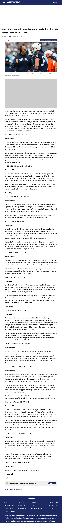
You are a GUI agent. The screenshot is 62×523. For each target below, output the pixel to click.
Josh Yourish (8, 36)
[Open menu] (4, 2)
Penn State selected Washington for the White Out (21, 374)
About (6, 502)
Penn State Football (16, 489)
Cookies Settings (9, 511)
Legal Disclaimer (23, 508)
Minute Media (12, 515)
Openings (21, 502)
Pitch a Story (22, 505)
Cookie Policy (8, 508)
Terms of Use (53, 505)
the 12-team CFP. (22, 115)
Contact (33, 502)
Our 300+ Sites (53, 502)
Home (6, 489)
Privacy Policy (35, 505)
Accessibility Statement (38, 508)
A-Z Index (52, 508)
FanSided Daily (9, 505)
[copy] (15, 40)
